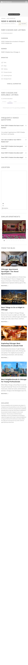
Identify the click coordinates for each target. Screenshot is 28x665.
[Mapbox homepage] (5, 208)
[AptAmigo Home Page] (7, 1)
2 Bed (15, 101)
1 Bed (10, 101)
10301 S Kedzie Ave (11, 18)
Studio (4, 101)
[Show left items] (1, 229)
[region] (14, 190)
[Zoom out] (3, 206)
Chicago (3, 18)
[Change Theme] (2, 2)
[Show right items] (27, 229)
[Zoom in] (3, 203)
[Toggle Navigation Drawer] (26, 2)
